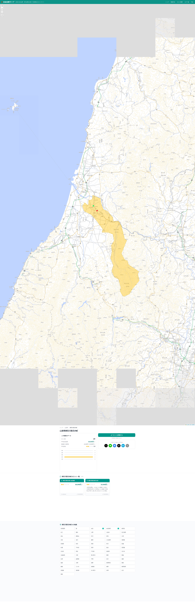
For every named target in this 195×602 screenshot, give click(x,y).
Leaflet (187, 424)
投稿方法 (173, 2)
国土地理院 (192, 424)
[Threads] (119, 445)
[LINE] (110, 445)
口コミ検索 (180, 2)
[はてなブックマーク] (123, 445)
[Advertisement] (116, 460)
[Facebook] (114, 445)
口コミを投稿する (118, 435)
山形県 (66, 427)
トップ (167, 2)
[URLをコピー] (127, 445)
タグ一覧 (187, 2)
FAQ (192, 2)
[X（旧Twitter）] (106, 445)
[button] (97, 211)
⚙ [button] (2, 15)
